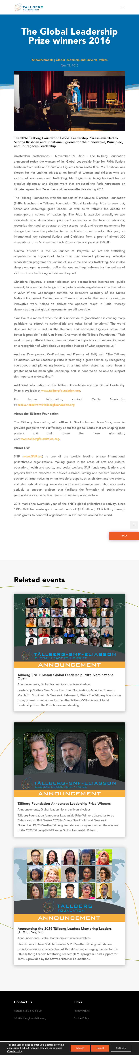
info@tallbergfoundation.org (30, 1018)
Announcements (42, 60)
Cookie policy (14, 1051)
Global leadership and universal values (82, 60)
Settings (121, 1048)
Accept (80, 1048)
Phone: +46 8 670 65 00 (28, 1011)
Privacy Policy (81, 1011)
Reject (100, 1048)
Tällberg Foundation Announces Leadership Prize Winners (64, 804)
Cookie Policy (81, 1018)
